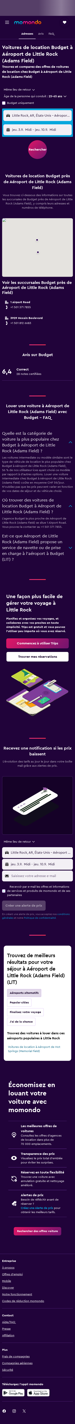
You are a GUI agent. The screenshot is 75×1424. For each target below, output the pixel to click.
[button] (7, 22)
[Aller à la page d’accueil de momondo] (27, 22)
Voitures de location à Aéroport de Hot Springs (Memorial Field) (34, 1049)
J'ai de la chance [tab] (21, 1021)
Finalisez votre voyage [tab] (25, 1012)
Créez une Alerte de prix (37, 1208)
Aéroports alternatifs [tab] (24, 993)
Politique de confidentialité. (40, 918)
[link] (37, 643)
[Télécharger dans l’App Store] (38, 1392)
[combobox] (19, 90)
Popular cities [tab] (19, 1002)
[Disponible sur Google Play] (13, 1392)
